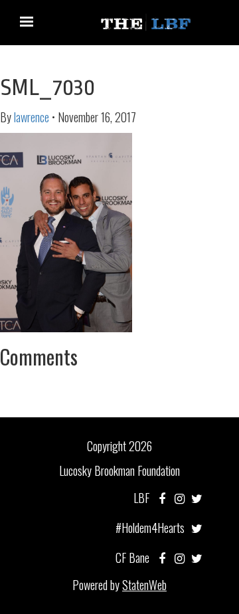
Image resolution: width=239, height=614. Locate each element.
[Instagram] (180, 497)
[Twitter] (197, 497)
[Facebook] (162, 497)
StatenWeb (144, 584)
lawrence (31, 117)
